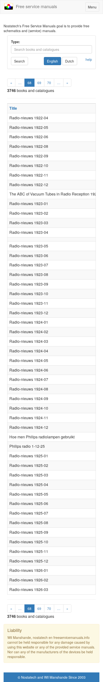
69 (39, 82)
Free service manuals (35, 6)
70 (49, 82)
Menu (93, 8)
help (89, 59)
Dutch (69, 61)
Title (13, 108)
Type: (15, 41)
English (52, 61)
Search (19, 61)
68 (29, 82)
